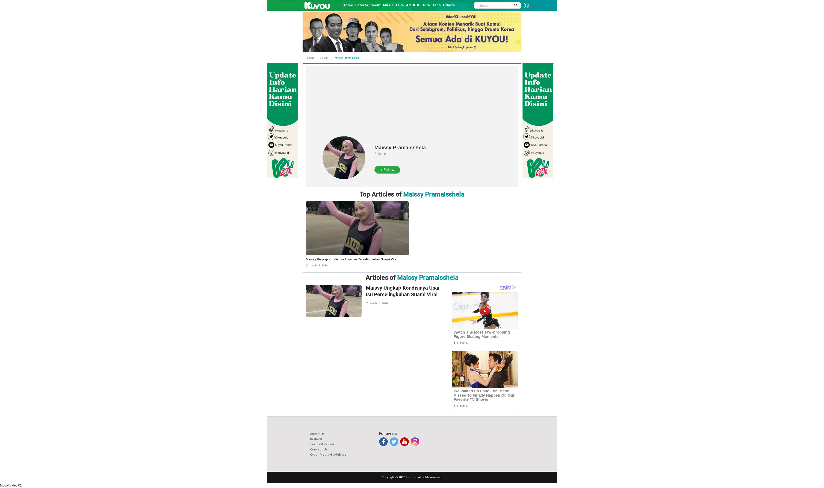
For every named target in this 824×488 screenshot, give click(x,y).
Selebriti (324, 57)
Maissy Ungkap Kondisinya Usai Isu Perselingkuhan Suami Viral (351, 259)
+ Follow (387, 170)
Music (388, 5)
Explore (310, 57)
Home (348, 5)
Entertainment (368, 5)
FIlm (400, 5)
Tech (436, 5)
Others (449, 5)
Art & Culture (418, 5)
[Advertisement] (412, 104)
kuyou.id (411, 477)
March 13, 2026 (318, 265)
